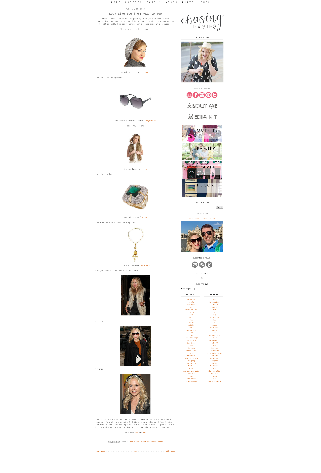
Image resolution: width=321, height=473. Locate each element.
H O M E (115, 2)
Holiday (191, 325)
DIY (191, 307)
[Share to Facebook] (116, 442)
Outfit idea (191, 351)
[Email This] (109, 442)
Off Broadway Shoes (214, 353)
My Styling (191, 340)
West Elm (214, 374)
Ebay (214, 312)
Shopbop (215, 361)
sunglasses (150, 121)
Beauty (191, 302)
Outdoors (191, 348)
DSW (214, 310)
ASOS (214, 300)
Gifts (191, 317)
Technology (191, 363)
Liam (191, 335)
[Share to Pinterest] (119, 442)
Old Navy (214, 356)
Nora (191, 346)
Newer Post (100, 451)
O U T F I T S (133, 2)
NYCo (214, 346)
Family (191, 312)
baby (191, 376)
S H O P (205, 2)
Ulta (214, 368)
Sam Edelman (214, 358)
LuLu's (214, 338)
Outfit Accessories (149, 442)
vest (144, 169)
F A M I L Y (153, 2)
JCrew (214, 325)
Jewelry (191, 328)
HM (214, 322)
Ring (144, 217)
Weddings (191, 374)
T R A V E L (189, 2)
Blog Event (191, 305)
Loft (214, 333)
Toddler (191, 366)
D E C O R (171, 2)
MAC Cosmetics (214, 340)
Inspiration (134, 442)
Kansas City (191, 330)
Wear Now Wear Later (191, 371)
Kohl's (214, 330)
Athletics (191, 300)
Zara (214, 379)
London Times (214, 335)
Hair (191, 320)
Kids (191, 333)
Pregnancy (191, 356)
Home (135, 451)
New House (191, 343)
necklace (145, 265)
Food (191, 315)
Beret (147, 72)
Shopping (161, 442)
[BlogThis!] (111, 442)
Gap (214, 320)
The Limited (214, 366)
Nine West (215, 348)
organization (191, 381)
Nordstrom (215, 351)
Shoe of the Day (191, 358)
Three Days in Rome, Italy (202, 219)
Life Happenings (191, 338)
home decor (191, 379)
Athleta (215, 305)
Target (214, 363)
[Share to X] (114, 442)
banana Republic (214, 381)
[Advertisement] (202, 404)
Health (191, 322)
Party (191, 353)
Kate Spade (214, 328)
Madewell (214, 343)
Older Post (170, 451)
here (137, 433)
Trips (191, 368)
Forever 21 (214, 317)
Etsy (214, 315)
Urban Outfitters (215, 371)
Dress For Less (191, 310)
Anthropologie (214, 302)
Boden (214, 307)
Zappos (214, 376)
